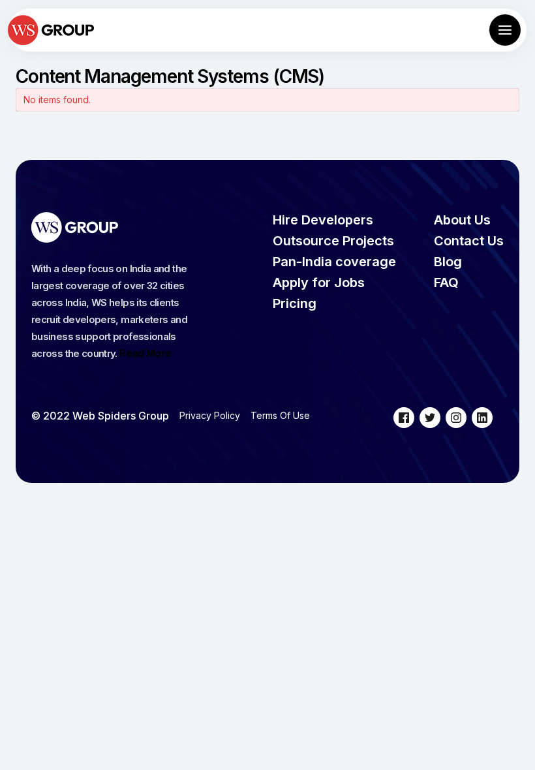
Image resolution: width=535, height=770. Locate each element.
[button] (505, 30)
